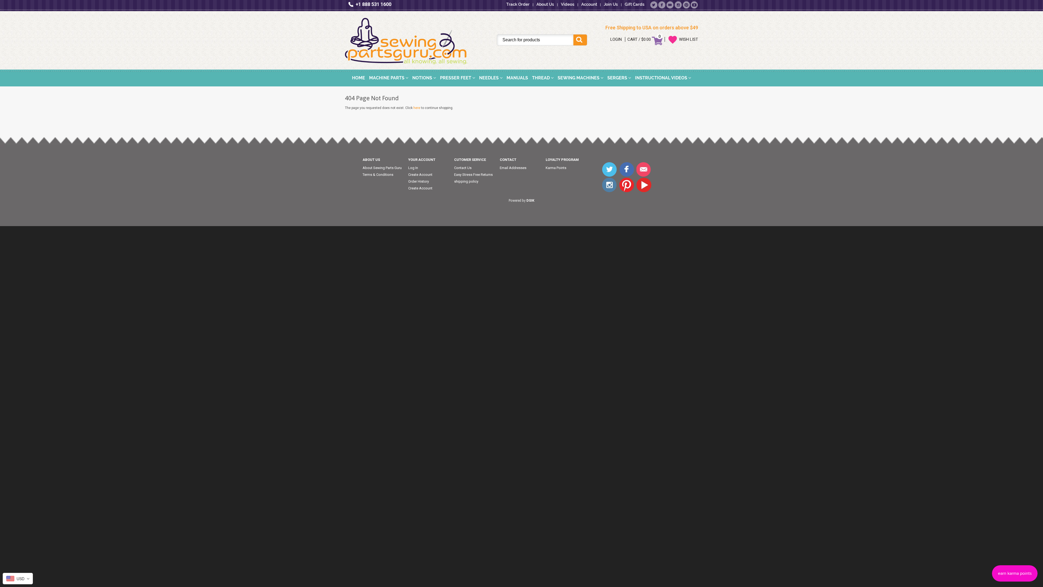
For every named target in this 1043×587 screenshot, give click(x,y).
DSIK (530, 200)
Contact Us (463, 168)
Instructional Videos (661, 77)
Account (589, 4)
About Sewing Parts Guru (382, 168)
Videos (567, 4)
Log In (413, 168)
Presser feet (456, 77)
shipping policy (466, 181)
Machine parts (387, 77)
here (416, 108)
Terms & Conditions (378, 175)
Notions (422, 77)
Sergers (617, 77)
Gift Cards (635, 4)
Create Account (420, 175)
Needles (489, 77)
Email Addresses (513, 168)
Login (616, 39)
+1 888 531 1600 (373, 4)
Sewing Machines (579, 77)
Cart (632, 39)
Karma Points (556, 168)
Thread (541, 77)
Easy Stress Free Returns (473, 175)
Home (358, 77)
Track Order (518, 4)
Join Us (611, 4)
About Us (545, 4)
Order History (418, 181)
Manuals (517, 77)
